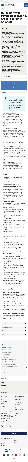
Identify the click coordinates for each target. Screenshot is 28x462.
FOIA (15, 407)
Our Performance (4, 401)
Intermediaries (6, 163)
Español (2, 440)
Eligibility (7, 168)
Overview (4, 92)
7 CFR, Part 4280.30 (21, 236)
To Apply (4, 323)
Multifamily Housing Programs (9, 359)
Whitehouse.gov (18, 413)
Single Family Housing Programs (9, 361)
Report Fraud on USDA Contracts (5, 405)
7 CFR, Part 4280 (14, 301)
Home (2, 382)
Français (15, 443)
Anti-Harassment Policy (6, 418)
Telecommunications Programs (9, 364)
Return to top (4, 378)
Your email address (5, 428)
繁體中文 (16, 442)
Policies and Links (4, 399)
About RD (3, 385)
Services (4, 369)
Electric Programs (6, 354)
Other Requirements (7, 327)
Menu (26, 5)
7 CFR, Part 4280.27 (10, 236)
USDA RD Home (4, 396)
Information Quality (5, 420)
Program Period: (6, 31)
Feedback (16, 417)
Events (3, 334)
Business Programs (6, 347)
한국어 (2, 443)
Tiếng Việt (3, 442)
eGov (16, 415)
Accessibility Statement (6, 411)
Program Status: (6, 27)
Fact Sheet (14, 83)
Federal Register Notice (14, 87)
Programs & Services (9, 8)
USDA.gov (3, 398)
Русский (3, 445)
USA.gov (16, 411)
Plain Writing (17, 404)
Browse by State (5, 392)
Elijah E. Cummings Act (19, 409)
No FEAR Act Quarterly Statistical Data (19, 401)
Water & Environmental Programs (9, 366)
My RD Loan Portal (6, 372)
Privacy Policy (4, 413)
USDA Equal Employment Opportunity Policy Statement (7, 416)
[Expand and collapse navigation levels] (25, 344)
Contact (4, 330)
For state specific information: (9, 74)
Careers (2, 403)
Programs (4, 344)
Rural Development (10, 5)
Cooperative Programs (7, 352)
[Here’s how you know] (14, 1)
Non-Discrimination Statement (7, 421)
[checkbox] (26, 368)
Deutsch (16, 440)
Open (16, 406)
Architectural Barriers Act (20, 396)
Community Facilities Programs (9, 349)
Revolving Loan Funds (12, 131)
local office (12, 283)
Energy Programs (6, 357)
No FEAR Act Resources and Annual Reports (20, 398)
